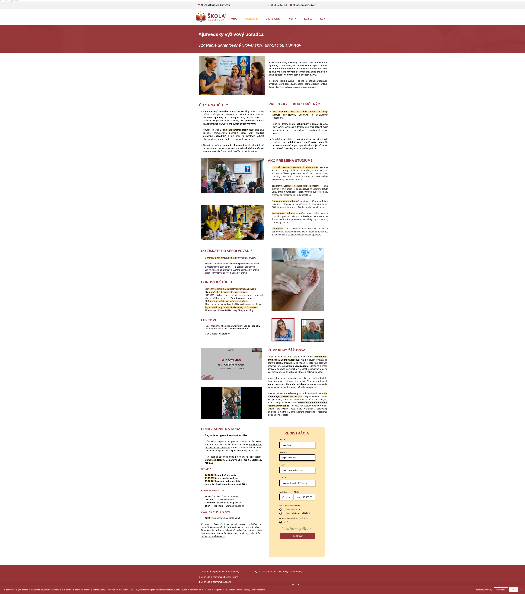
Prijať (514, 589)
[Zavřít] (521, 589)
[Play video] (231, 363)
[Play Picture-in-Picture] (254, 415)
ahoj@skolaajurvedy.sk (304, 5)
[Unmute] (209, 415)
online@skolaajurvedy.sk (213, 527)
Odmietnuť (500, 589)
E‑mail (281, 465)
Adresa (282, 478)
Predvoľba (283, 492)
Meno (281, 440)
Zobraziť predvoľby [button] (484, 589)
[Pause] (204, 415)
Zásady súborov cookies (254, 589)
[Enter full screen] (258, 415)
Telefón (296, 492)
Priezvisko (283, 452)
